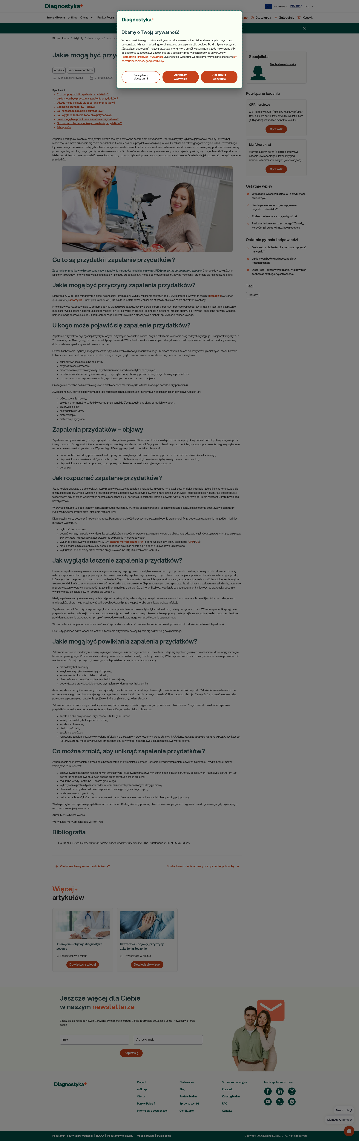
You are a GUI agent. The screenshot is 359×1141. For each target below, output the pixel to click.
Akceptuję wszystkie (219, 76)
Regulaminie (129, 57)
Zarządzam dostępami (141, 77)
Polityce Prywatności (151, 57)
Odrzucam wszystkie (180, 76)
